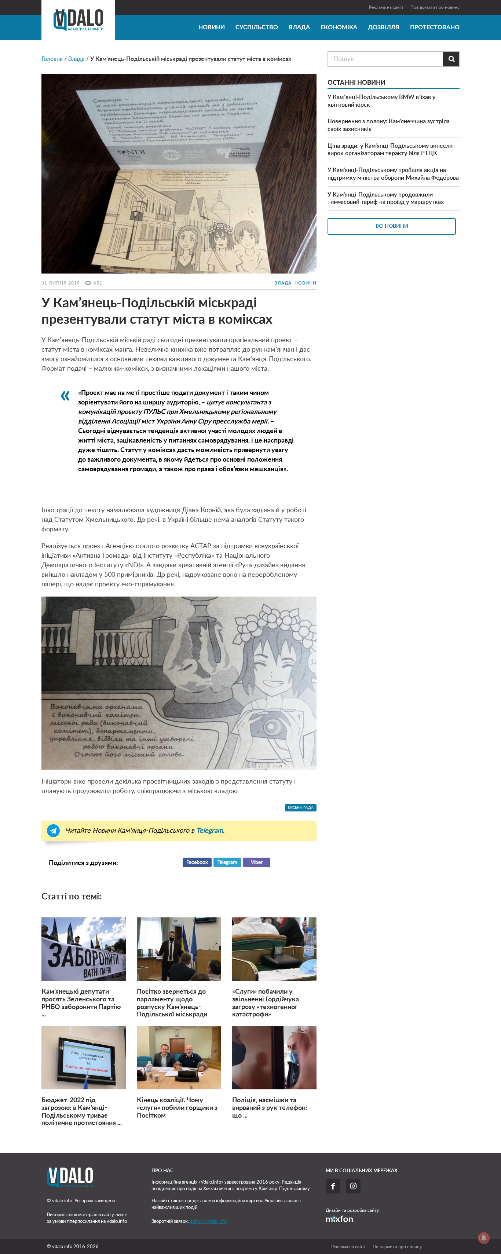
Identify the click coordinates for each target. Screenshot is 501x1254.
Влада (299, 27)
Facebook (197, 862)
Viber (257, 862)
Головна (52, 59)
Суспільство (256, 27)
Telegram (227, 862)
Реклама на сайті (386, 7)
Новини (211, 27)
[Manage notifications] (484, 1238)
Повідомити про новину (435, 7)
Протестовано (435, 27)
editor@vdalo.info (208, 1221)
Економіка (339, 27)
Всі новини (392, 226)
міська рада (301, 808)
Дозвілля (383, 27)
